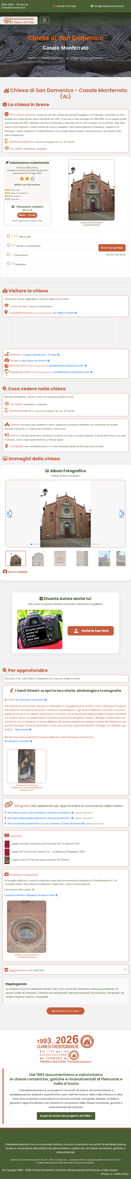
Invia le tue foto (95, 630)
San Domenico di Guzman (29, 699)
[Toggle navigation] (44, 20)
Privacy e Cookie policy (114, 1174)
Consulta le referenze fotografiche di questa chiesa (29, 895)
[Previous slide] (9, 513)
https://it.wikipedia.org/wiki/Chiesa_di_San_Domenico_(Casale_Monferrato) (44, 823)
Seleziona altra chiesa (66, 1011)
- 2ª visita (40, 354)
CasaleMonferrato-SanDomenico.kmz (66, 365)
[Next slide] (121, 513)
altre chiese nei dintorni (34, 360)
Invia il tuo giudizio (112, 247)
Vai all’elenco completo (17, 741)
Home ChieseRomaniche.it (45, 58)
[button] (31, 544)
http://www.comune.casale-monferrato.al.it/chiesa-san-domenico (39, 812)
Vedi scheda (22, 729)
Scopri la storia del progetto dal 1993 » (66, 1116)
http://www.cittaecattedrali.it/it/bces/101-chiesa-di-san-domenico (39, 818)
